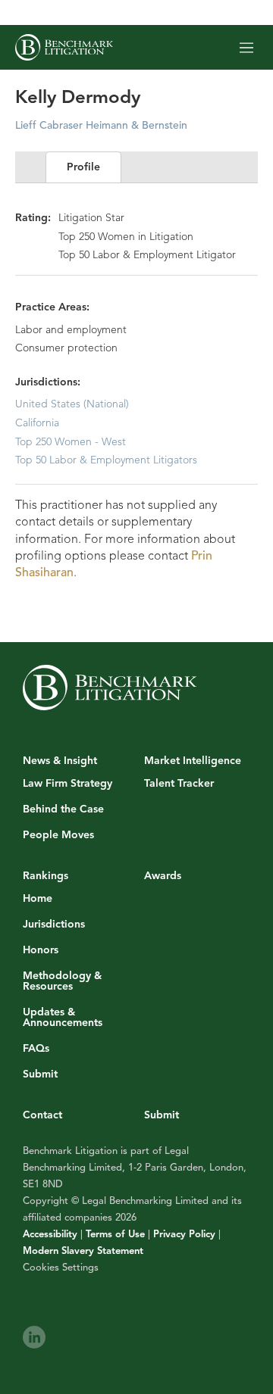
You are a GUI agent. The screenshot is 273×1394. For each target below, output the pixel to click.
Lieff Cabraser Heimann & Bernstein (101, 125)
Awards (162, 875)
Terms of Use (115, 1234)
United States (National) (72, 404)
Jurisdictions (54, 924)
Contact (42, 1115)
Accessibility (50, 1234)
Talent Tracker (179, 783)
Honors (40, 950)
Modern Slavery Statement (83, 1251)
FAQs (36, 1048)
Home (37, 898)
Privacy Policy (184, 1234)
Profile (83, 167)
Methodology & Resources (62, 981)
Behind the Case (63, 809)
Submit (40, 1074)
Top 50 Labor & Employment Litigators (106, 460)
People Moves (58, 835)
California (37, 422)
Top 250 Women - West (70, 441)
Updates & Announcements (62, 1017)
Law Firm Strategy (67, 783)
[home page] (64, 47)
